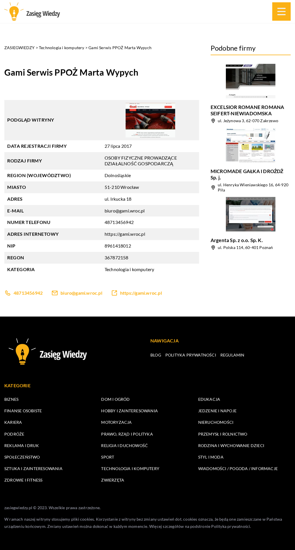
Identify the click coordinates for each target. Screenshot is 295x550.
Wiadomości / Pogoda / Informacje (238, 468)
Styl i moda (211, 457)
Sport (107, 457)
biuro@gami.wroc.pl (125, 210)
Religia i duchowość (124, 445)
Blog (155, 354)
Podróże (14, 434)
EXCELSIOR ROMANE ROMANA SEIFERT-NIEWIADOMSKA (247, 110)
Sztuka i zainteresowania (33, 468)
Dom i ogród (115, 399)
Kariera (13, 422)
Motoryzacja (116, 422)
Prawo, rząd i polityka (127, 434)
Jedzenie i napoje (217, 410)
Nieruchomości (216, 422)
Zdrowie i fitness (23, 480)
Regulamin (232, 354)
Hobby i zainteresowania (129, 410)
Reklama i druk (21, 445)
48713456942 (119, 222)
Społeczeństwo (22, 457)
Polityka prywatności (190, 354)
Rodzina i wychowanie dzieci (231, 445)
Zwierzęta (112, 480)
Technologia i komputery (129, 269)
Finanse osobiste (23, 410)
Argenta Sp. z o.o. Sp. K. (237, 240)
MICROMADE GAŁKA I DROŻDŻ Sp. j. (247, 174)
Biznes (11, 399)
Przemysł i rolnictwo (222, 434)
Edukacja (209, 399)
